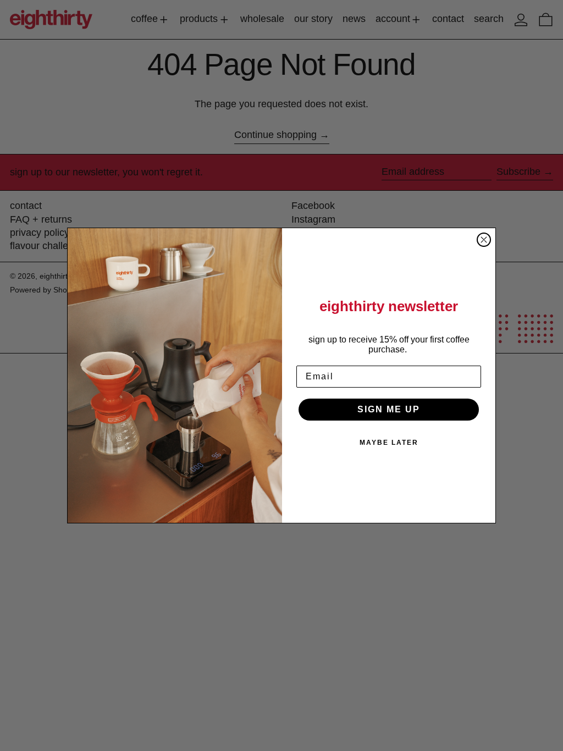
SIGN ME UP (388, 409)
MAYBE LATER (389, 442)
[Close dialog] (483, 239)
